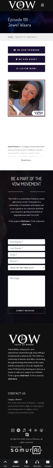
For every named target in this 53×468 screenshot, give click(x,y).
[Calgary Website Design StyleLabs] (26, 450)
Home (10, 37)
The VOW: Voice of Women (28, 439)
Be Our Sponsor (28, 50)
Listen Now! (28, 68)
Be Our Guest (28, 59)
